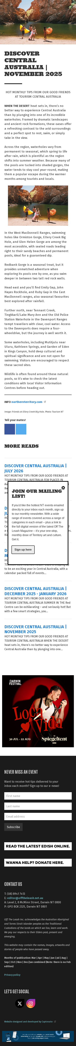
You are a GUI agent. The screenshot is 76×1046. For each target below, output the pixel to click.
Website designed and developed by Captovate (28, 1021)
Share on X (19, 1003)
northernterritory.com (26, 401)
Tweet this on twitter (21, 429)
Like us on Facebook (8, 1003)
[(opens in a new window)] (38, 711)
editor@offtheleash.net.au (25, 898)
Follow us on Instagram (30, 1003)
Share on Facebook (9, 429)
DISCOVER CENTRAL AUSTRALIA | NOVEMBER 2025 (35, 629)
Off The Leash (10, 6)
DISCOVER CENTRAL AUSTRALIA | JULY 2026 (35, 468)
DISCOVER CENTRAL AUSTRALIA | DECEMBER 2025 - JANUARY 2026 (35, 591)
